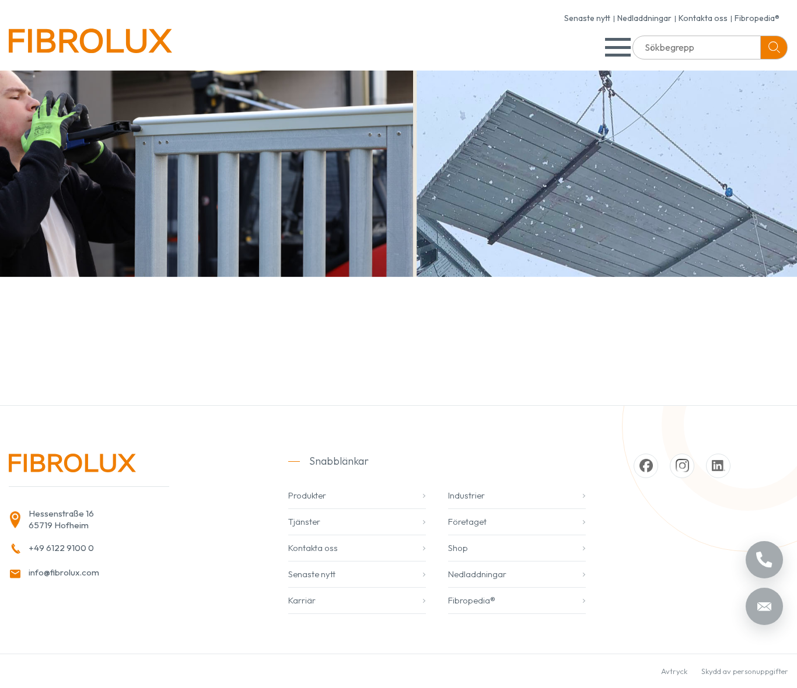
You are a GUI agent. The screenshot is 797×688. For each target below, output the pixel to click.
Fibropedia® (757, 18)
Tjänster (304, 521)
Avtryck (674, 671)
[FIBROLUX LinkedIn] (718, 466)
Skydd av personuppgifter (744, 671)
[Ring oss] (764, 559)
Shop (458, 547)
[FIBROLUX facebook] (646, 466)
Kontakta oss (703, 18)
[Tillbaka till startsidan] (90, 45)
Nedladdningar (644, 18)
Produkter (307, 495)
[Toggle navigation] (617, 47)
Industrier (466, 495)
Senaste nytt (587, 18)
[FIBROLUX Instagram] (682, 466)
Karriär (302, 600)
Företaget (467, 521)
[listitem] (124, 519)
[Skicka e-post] (764, 606)
